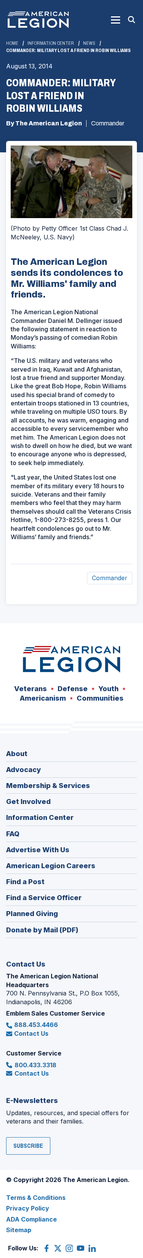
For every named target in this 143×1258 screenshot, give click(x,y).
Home (12, 43)
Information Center (50, 43)
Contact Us (31, 1033)
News (89, 43)
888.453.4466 (36, 1025)
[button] (115, 19)
